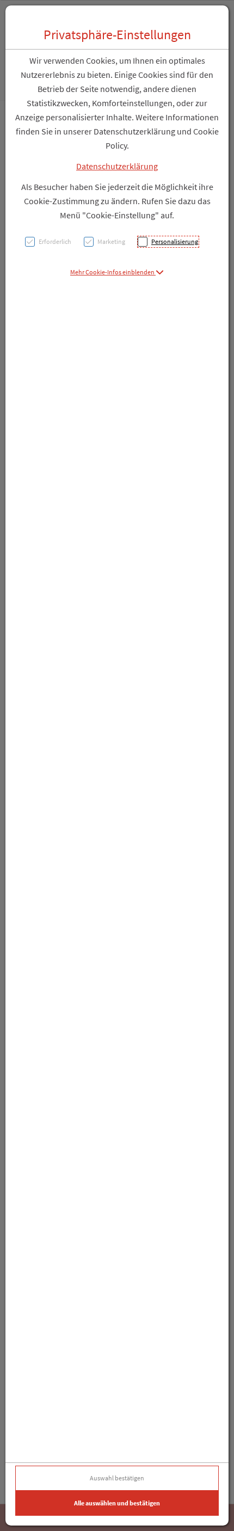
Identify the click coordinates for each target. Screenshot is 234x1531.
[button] (117, 271)
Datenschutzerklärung (117, 166)
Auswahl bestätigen (117, 1478)
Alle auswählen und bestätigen (117, 1503)
